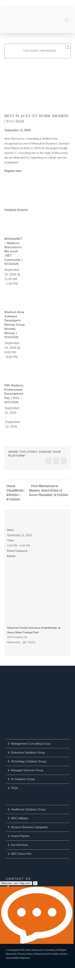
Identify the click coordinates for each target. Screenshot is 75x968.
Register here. (13, 170)
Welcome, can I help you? (16, 883)
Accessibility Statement (18, 958)
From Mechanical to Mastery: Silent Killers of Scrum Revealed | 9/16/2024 (48, 490)
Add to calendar (24, 187)
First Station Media (57, 954)
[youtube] (32, 3)
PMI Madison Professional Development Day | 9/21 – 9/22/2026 (13, 394)
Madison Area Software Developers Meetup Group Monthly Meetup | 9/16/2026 (14, 325)
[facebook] (16, 3)
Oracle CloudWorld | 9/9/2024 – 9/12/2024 (15, 492)
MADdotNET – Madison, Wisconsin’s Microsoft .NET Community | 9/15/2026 (13, 251)
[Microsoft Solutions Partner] (27, 715)
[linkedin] (24, 3)
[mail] (57, 3)
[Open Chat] (36, 915)
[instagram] (49, 3)
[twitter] (40, 3)
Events (11, 555)
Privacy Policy (25, 954)
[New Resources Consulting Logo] (19, 17)
